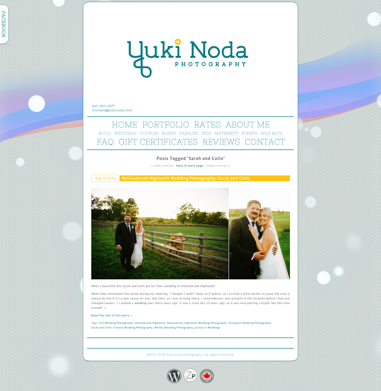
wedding (140, 303)
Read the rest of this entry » (111, 315)
